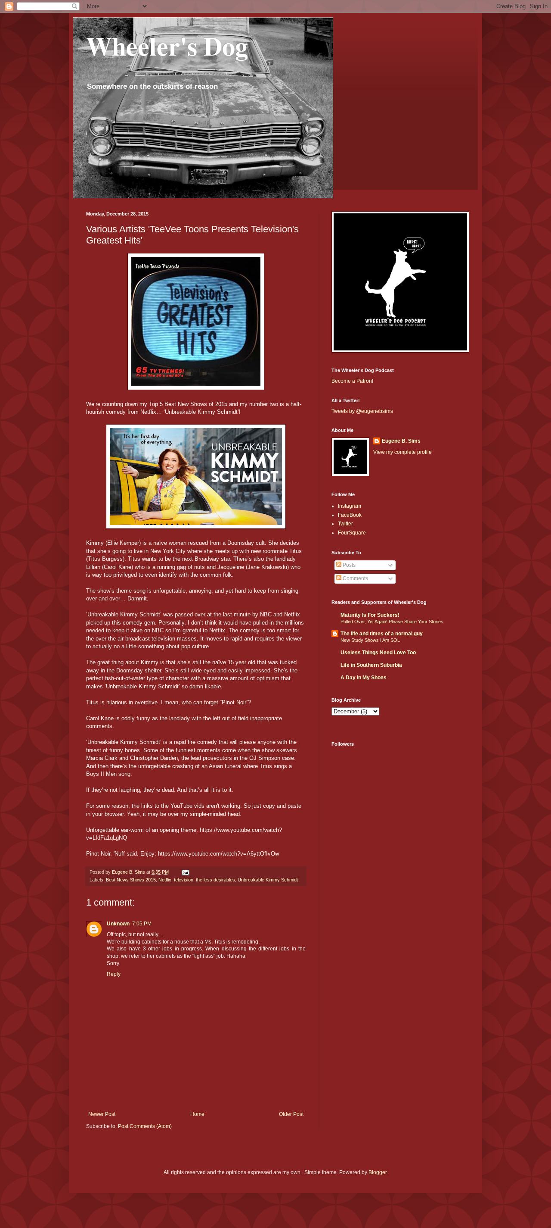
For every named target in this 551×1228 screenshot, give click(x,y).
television (183, 879)
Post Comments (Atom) (145, 1126)
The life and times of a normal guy (382, 634)
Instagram (349, 506)
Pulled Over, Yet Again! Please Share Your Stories (392, 621)
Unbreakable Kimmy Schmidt (268, 879)
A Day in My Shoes (364, 678)
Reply (114, 974)
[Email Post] (185, 872)
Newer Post (101, 1114)
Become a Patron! (352, 381)
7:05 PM (142, 924)
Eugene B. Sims (401, 441)
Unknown (118, 924)
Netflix (164, 879)
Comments (354, 578)
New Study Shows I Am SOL (370, 640)
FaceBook (350, 515)
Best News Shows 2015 (131, 879)
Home (197, 1114)
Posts (348, 565)
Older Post (291, 1114)
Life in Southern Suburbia (371, 665)
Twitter (345, 524)
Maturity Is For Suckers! (370, 615)
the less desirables (215, 879)
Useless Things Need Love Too (378, 653)
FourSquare (352, 533)
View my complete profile (402, 452)
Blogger (377, 1172)
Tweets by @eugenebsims (362, 411)
